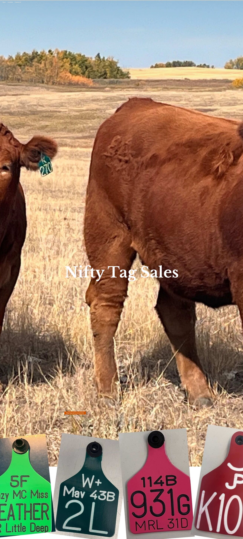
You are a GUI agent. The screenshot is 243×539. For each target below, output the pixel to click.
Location (10, 2)
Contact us (18, 2)
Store (4, 2)
